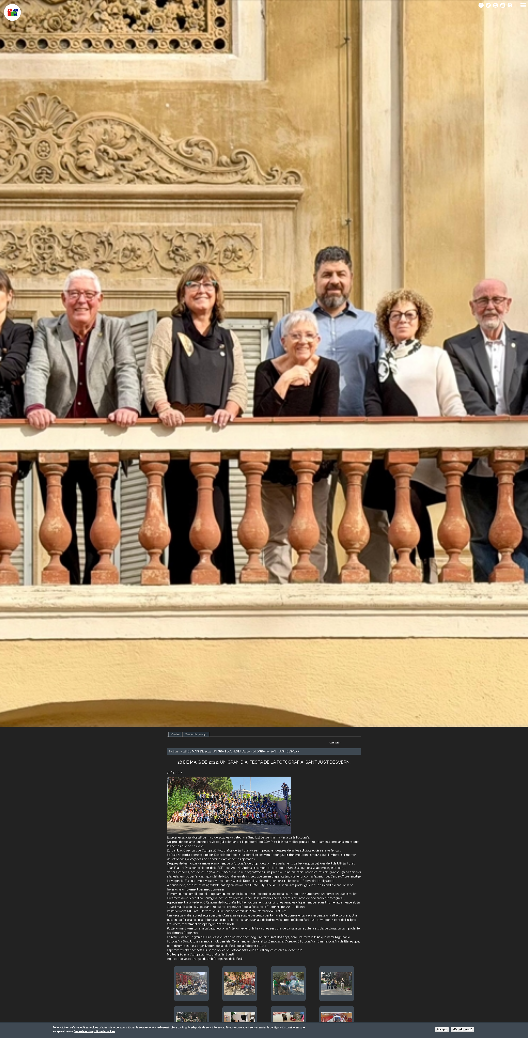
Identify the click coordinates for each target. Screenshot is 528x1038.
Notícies (174, 751)
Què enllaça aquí (196, 734)
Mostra (176, 734)
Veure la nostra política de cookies (94, 1031)
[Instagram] (495, 5)
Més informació (462, 1029)
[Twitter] (488, 5)
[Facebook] (481, 5)
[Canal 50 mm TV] (510, 5)
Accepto (442, 1029)
